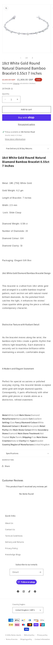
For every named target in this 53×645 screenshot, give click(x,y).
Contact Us (10, 529)
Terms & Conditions (14, 535)
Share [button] (7, 466)
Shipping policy (26, 639)
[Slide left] (20, 58)
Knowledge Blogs (13, 554)
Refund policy (29, 635)
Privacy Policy (11, 548)
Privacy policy (42, 635)
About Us (9, 523)
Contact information (42, 639)
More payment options (26, 124)
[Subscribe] (40, 572)
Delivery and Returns (14, 542)
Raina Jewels (16, 635)
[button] (26, 148)
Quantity (5, 94)
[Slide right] (32, 58)
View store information (15, 139)
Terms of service (12, 639)
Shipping (16, 83)
